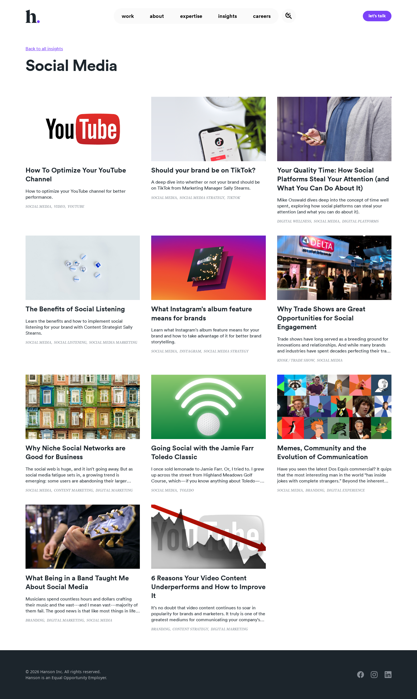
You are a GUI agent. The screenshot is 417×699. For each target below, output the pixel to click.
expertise (191, 15)
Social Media (38, 207)
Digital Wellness (294, 221)
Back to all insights (44, 48)
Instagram (190, 351)
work (128, 15)
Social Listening (70, 343)
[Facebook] (360, 674)
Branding (315, 490)
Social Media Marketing (113, 343)
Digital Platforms (360, 221)
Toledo (187, 490)
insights (227, 15)
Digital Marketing (114, 490)
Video (59, 207)
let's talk (377, 16)
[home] (33, 16)
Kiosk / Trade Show (295, 360)
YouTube (76, 207)
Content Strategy (190, 629)
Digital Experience (346, 490)
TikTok (233, 198)
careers (262, 15)
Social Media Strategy (202, 198)
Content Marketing (73, 490)
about (157, 15)
